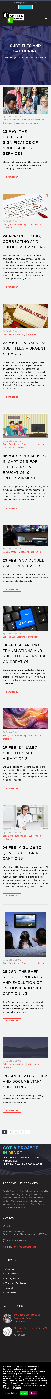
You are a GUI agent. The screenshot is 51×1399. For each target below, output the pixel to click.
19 (22, 1132)
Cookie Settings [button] (11, 1393)
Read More (12, 177)
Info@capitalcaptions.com (25, 1247)
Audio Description (11, 120)
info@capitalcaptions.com (27, 3)
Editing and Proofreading (14, 224)
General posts (9, 552)
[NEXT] (27, 1132)
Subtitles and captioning (33, 120)
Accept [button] (24, 1393)
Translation (8, 123)
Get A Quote (26, 7)
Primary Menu (46, 18)
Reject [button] (32, 1393)
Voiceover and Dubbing (27, 123)
